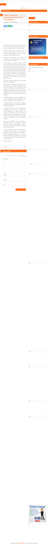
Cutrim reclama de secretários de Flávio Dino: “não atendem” (13, 17)
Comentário (6, 158)
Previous (5, 146)
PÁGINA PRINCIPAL (6, 10)
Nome (5, 174)
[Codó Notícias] (24, 8)
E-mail (5, 179)
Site (4, 184)
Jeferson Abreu (14, 22)
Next (25, 146)
